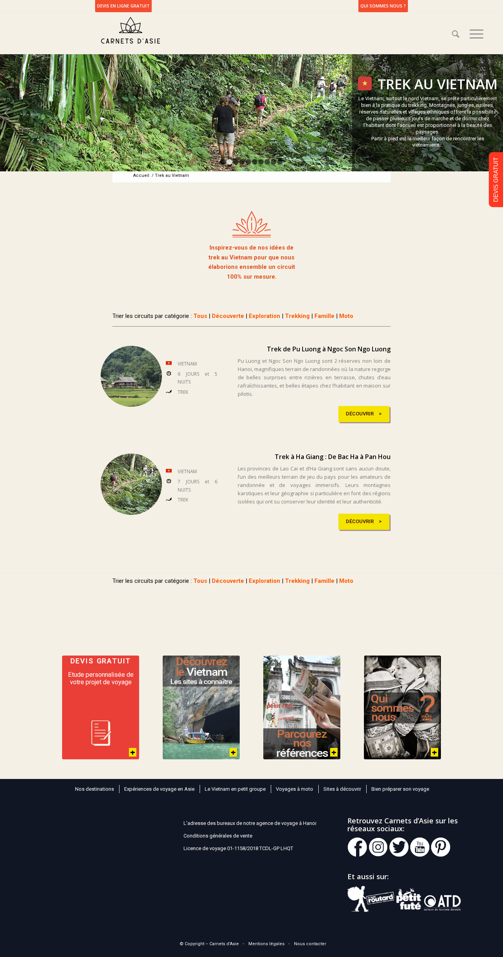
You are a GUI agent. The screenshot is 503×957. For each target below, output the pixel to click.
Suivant (496, 112)
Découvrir (360, 414)
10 (280, 162)
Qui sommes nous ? (383, 6)
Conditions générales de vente (218, 836)
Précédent (7, 112)
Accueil (141, 175)
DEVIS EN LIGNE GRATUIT (123, 6)
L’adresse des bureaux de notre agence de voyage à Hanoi (250, 823)
